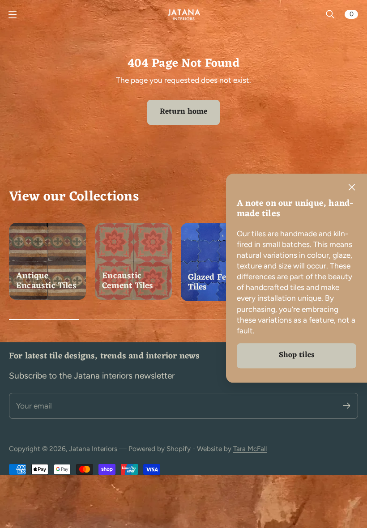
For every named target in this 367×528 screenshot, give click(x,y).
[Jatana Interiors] (183, 14)
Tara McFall (250, 448)
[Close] (352, 187)
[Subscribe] (346, 405)
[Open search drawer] (330, 14)
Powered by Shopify (159, 448)
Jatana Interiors (93, 448)
